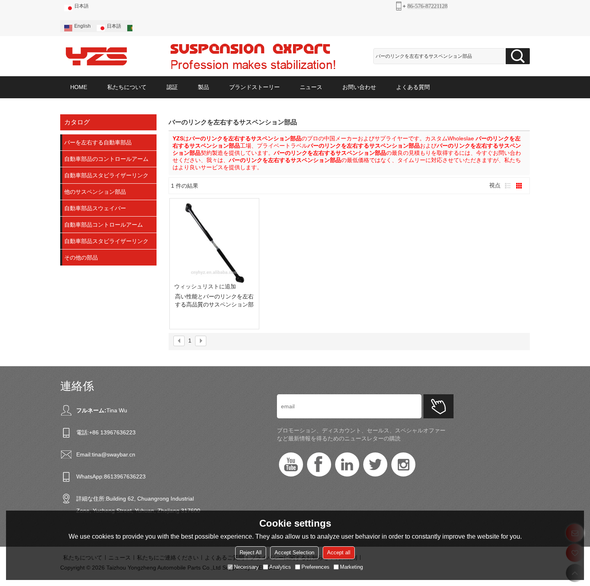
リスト (508, 186)
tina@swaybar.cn (113, 454)
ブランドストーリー (254, 87)
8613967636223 (125, 476)
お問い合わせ (359, 87)
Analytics (280, 567)
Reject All (251, 553)
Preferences (315, 567)
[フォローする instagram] (403, 464)
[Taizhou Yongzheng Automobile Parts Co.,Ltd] (96, 56)
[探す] (518, 56)
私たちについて (126, 87)
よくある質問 (413, 87)
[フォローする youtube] (291, 464)
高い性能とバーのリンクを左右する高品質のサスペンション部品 (214, 300)
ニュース (311, 87)
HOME (78, 87)
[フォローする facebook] (319, 464)
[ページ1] (179, 341)
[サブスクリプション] (438, 406)
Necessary (246, 567)
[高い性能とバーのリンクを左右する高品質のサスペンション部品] (214, 243)
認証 (172, 87)
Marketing (351, 567)
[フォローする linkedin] (347, 464)
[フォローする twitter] (375, 464)
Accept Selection (294, 553)
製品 (203, 87)
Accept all (338, 553)
